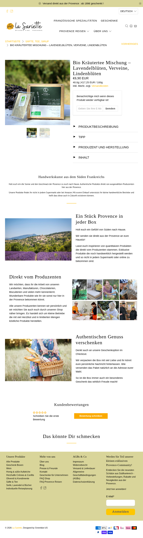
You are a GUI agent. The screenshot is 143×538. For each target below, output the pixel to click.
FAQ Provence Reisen (51, 482)
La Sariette (17, 528)
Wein (8, 468)
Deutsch (126, 11)
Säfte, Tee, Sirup (37, 41)
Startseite (12, 41)
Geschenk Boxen (14, 465)
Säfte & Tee (12, 482)
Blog (42, 465)
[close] (140, 3)
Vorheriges (129, 44)
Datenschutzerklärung (84, 482)
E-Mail (110, 496)
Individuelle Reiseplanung (19, 488)
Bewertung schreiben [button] (90, 416)
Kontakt (43, 472)
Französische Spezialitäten (75, 20)
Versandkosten (100, 86)
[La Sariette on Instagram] (11, 11)
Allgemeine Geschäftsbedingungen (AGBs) (84, 475)
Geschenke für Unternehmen (54, 475)
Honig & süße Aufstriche (18, 472)
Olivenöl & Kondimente (17, 478)
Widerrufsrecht (80, 465)
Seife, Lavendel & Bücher (19, 485)
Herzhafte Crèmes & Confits (20, 475)
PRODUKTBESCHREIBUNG (98, 126)
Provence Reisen (72, 31)
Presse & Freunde (49, 468)
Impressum (78, 461)
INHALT (83, 157)
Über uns (101, 31)
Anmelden (120, 512)
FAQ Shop (45, 478)
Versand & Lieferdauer (84, 468)
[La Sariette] (24, 26)
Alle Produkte (13, 461)
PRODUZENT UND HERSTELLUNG (103, 147)
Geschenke (109, 20)
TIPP (81, 137)
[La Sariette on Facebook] (7, 11)
